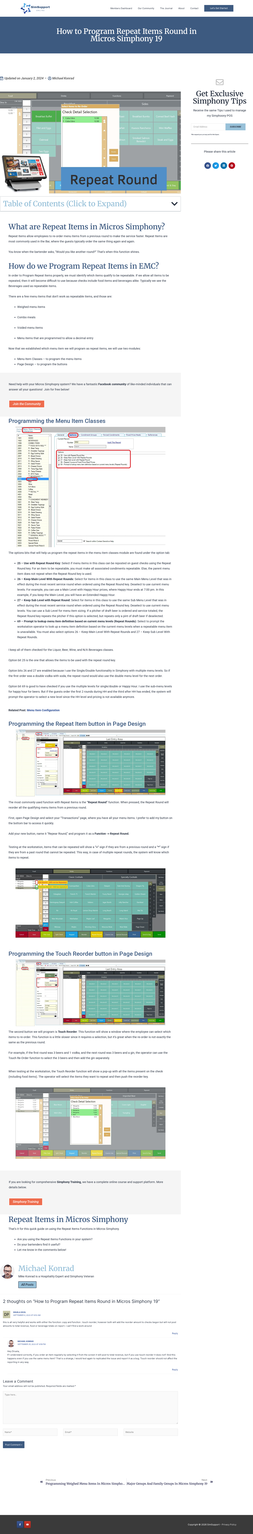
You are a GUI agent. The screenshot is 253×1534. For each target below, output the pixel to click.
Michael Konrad (26, 1341)
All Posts (27, 1284)
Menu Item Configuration (43, 710)
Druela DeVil (19, 1312)
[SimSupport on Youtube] (27, 1524)
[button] (218, 8)
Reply (175, 1333)
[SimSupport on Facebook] (20, 1524)
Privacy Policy (229, 1524)
